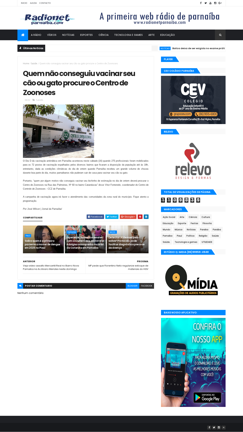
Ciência (104, 35)
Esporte (182, 223)
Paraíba (217, 229)
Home (26, 63)
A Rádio (36, 35)
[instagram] (215, 3)
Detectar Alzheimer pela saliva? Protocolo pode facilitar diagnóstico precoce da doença (127, 243)
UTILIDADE (207, 242)
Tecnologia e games (186, 242)
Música (178, 229)
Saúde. (34, 63)
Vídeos (52, 35)
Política (190, 235)
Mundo (166, 229)
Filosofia (207, 223)
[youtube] (210, 3)
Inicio (24, 3)
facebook (146, 285)
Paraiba (204, 229)
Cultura (206, 217)
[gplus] (220, 3)
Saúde (215, 235)
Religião (203, 235)
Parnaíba (71, 232)
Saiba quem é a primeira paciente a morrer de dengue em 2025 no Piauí (42, 244)
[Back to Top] (224, 428)
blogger (133, 285)
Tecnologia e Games (128, 35)
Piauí (28, 235)
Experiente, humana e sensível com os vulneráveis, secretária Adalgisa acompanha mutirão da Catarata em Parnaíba (85, 243)
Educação (167, 35)
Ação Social (169, 217)
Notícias (68, 35)
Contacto (45, 3)
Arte (151, 35)
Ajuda (33, 3)
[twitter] (206, 3)
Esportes (86, 35)
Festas (194, 223)
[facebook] (201, 3)
